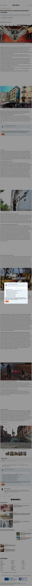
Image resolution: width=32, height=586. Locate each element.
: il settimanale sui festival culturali (11, 296)
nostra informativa (16, 298)
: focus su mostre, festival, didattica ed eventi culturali (13, 290)
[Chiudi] (26, 283)
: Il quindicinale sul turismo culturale (11, 295)
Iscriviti (7, 301)
